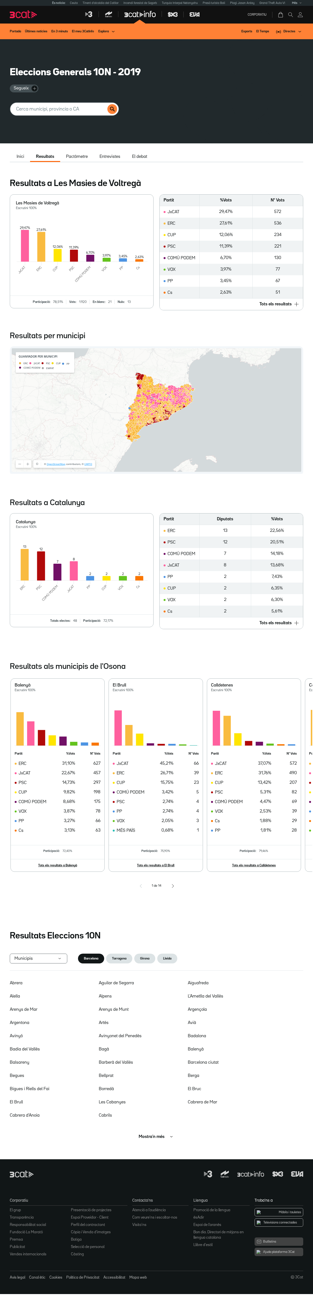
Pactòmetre (77, 157)
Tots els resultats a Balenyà (57, 865)
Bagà (104, 1049)
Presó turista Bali (214, 3)
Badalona (197, 1036)
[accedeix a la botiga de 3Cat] (281, 15)
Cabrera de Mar (202, 1102)
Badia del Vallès (25, 1049)
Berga (193, 1076)
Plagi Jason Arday (242, 3)
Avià (192, 1023)
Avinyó (16, 1036)
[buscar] (112, 109)
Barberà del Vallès (116, 1062)
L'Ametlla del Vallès (205, 996)
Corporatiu (257, 14)
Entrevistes (110, 157)
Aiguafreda (198, 983)
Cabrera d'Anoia (25, 1115)
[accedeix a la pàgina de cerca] (290, 15)
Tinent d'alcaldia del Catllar (101, 3)
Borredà (106, 1089)
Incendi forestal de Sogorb (140, 3)
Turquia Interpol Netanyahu (180, 3)
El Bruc (194, 1089)
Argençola (197, 1009)
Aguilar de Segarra (116, 983)
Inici (20, 157)
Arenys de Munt (114, 1009)
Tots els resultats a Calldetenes (254, 865)
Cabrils (105, 1115)
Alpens (105, 996)
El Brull (16, 1102)
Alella (15, 996)
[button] (231, 304)
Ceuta (74, 3)
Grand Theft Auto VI (272, 3)
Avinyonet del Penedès (120, 1036)
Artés (104, 1023)
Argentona (19, 1023)
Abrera (16, 983)
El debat (139, 157)
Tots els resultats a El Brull (155, 865)
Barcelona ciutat (203, 1062)
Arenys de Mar (23, 1009)
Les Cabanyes (112, 1102)
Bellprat (106, 1076)
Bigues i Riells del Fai (29, 1089)
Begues (17, 1076)
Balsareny (19, 1062)
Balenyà (196, 1049)
